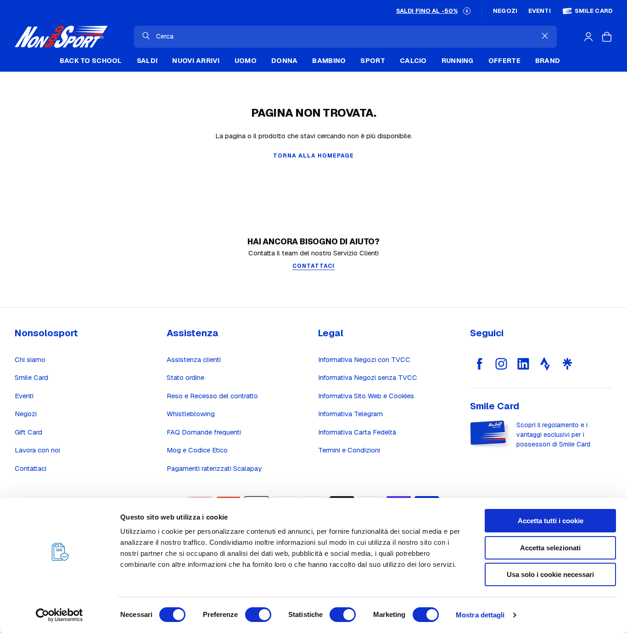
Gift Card (28, 432)
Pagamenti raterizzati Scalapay (214, 468)
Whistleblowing (191, 413)
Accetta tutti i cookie (550, 521)
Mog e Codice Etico (197, 450)
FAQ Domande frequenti (204, 432)
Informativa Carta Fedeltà (357, 432)
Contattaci (30, 468)
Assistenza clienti (194, 359)
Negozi (505, 11)
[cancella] (544, 35)
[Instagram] (501, 364)
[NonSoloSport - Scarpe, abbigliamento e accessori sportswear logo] (61, 37)
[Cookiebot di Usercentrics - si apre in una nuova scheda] (59, 615)
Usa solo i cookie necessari (550, 574)
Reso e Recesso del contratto (212, 395)
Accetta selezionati (550, 548)
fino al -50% (427, 11)
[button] (466, 11)
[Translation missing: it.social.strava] (545, 364)
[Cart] (606, 36)
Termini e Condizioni (349, 450)
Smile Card (593, 11)
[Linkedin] (523, 364)
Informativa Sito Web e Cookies (366, 395)
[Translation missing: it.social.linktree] (567, 364)
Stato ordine (185, 377)
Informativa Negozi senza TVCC (367, 377)
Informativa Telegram (350, 413)
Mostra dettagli (480, 615)
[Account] (588, 36)
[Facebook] (479, 364)
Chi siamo (30, 359)
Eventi (539, 11)
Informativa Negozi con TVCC (364, 359)
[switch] (258, 614)
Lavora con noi (37, 450)
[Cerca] (146, 35)
